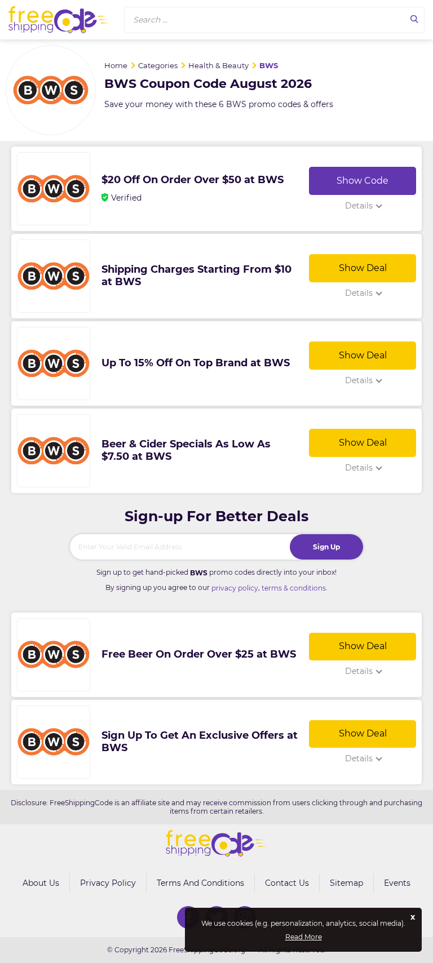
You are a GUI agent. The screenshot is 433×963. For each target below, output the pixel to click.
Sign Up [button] (326, 547)
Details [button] (359, 206)
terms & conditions (294, 588)
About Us (41, 883)
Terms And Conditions (200, 883)
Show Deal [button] (363, 268)
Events (397, 883)
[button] (274, 20)
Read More (303, 937)
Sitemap (346, 883)
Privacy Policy (108, 883)
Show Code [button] (362, 180)
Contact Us (287, 883)
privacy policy (234, 588)
